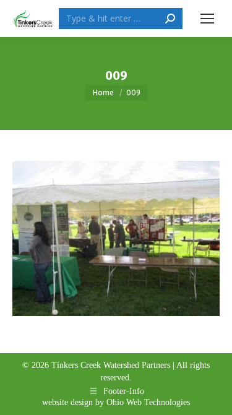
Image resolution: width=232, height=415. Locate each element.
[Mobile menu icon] (207, 18)
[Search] (170, 18)
